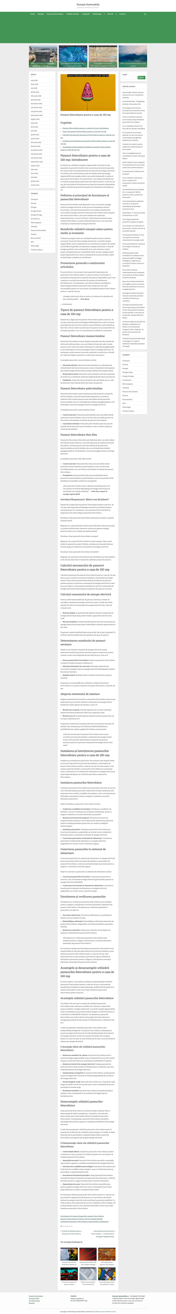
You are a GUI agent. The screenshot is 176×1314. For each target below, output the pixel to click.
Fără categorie (36, 222)
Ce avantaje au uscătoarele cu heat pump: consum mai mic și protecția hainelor (133, 228)
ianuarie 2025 (35, 146)
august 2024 (35, 166)
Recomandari (36, 238)
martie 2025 (35, 138)
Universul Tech (34, 1298)
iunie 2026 (34, 84)
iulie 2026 (34, 80)
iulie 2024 (34, 169)
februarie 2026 (36, 96)
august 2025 (35, 119)
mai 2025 (34, 131)
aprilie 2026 (35, 92)
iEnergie (32, 1303)
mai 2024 (34, 177)
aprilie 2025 (35, 135)
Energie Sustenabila (88, 4)
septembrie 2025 (37, 115)
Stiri (32, 242)
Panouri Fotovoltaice (55, 14)
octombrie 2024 (36, 158)
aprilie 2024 (35, 181)
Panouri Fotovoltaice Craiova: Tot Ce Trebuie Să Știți (81, 1219)
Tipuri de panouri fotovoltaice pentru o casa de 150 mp (84, 131)
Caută (124, 74)
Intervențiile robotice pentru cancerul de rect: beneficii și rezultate (133, 95)
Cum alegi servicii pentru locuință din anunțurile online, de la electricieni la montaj (133, 110)
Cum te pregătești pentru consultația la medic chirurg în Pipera (133, 155)
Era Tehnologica (34, 1301)
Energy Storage (36, 215)
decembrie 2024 (36, 150)
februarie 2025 (36, 142)
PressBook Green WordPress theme (104, 1311)
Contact (122, 14)
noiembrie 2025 (36, 107)
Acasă (32, 14)
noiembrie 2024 (36, 154)
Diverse (110, 14)
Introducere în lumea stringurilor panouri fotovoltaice (82, 1216)
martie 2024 (35, 185)
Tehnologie (96, 14)
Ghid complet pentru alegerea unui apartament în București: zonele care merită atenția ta (133, 164)
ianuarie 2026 (35, 100)
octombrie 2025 (36, 111)
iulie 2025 (34, 123)
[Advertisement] (88, 30)
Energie (41, 14)
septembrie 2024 (37, 162)
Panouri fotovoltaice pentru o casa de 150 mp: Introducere (86, 128)
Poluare (33, 234)
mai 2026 (34, 88)
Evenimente (35, 219)
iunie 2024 (34, 173)
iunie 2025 (34, 127)
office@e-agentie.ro (77, 1298)
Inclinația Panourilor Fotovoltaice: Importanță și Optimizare (84, 1222)
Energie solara (68, 1226)
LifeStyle (34, 226)
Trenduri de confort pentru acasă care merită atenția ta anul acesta (132, 146)
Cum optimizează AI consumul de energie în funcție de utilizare (133, 246)
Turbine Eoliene (72, 14)
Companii (86, 14)
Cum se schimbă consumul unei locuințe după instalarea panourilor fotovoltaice (133, 119)
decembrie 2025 (36, 104)
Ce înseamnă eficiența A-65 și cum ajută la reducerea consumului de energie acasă (133, 237)
